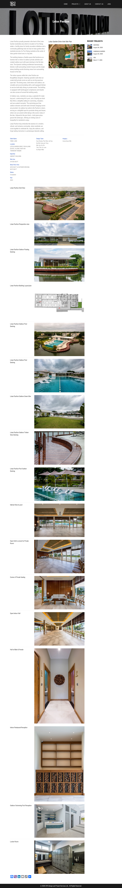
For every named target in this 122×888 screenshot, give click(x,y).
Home (66, 4)
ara (94, 57)
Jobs (109, 4)
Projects (75, 4)
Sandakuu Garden (99, 51)
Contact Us (99, 4)
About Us (87, 4)
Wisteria (96, 45)
